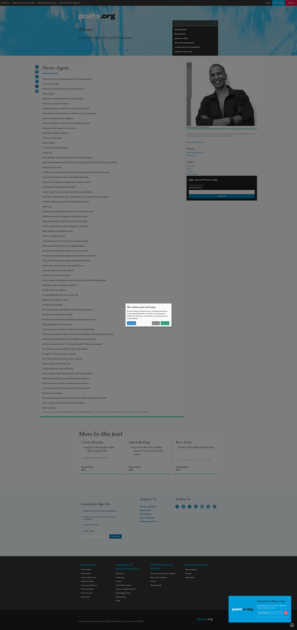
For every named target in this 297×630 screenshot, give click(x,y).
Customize (132, 323)
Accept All (165, 323)
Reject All (155, 323)
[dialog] (148, 315)
